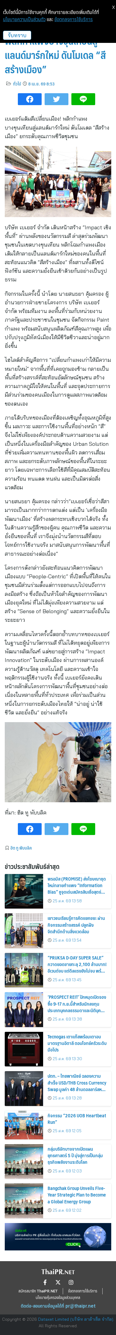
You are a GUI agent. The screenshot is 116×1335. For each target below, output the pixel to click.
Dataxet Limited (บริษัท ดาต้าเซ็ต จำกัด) (75, 1319)
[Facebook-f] (45, 1282)
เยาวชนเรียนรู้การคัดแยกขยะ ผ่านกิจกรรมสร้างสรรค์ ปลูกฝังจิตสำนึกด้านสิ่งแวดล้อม (76, 924)
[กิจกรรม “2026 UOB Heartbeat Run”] (24, 1125)
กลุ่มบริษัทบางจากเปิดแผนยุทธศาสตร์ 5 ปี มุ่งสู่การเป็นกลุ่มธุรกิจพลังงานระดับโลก (75, 1155)
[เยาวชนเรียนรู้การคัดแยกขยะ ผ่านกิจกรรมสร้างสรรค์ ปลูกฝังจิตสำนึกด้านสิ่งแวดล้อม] (24, 930)
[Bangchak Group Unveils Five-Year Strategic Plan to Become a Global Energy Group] (24, 1200)
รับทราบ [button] (17, 35)
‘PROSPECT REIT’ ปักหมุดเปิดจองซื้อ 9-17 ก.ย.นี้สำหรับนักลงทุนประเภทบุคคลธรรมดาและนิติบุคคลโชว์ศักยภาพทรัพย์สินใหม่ (77, 1007)
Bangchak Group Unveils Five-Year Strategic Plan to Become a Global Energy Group (77, 1194)
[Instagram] (71, 1282)
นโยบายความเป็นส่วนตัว (24, 19)
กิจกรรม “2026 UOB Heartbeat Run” (77, 1118)
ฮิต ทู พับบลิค (21, 847)
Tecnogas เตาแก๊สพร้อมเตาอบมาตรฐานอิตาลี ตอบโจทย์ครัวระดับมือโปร (77, 1043)
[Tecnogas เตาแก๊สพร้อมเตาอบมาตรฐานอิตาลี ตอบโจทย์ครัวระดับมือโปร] (24, 1049)
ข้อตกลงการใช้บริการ (73, 19)
